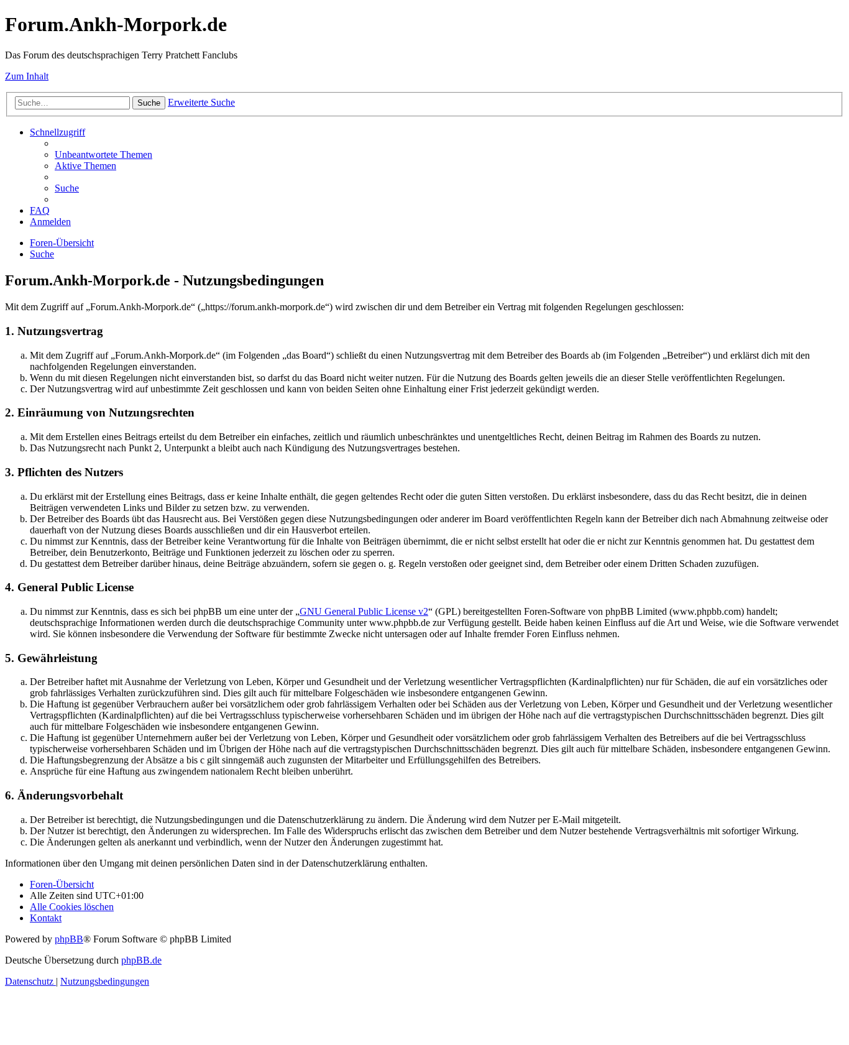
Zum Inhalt (26, 76)
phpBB (69, 939)
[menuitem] (103, 154)
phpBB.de (141, 960)
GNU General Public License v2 (364, 611)
